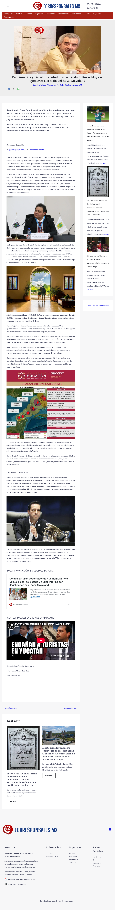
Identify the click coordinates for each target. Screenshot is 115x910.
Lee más (103, 163)
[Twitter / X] (13, 89)
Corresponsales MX (36, 150)
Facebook (97, 857)
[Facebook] (9, 89)
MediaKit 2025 (52, 856)
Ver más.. (13, 801)
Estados (36, 85)
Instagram (97, 863)
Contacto (49, 853)
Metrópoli (73, 856)
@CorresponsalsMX (16, 150)
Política (43, 85)
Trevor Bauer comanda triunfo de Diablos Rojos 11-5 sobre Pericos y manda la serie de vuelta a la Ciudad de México (98, 133)
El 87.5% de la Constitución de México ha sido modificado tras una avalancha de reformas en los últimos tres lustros (22, 779)
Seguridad (73, 862)
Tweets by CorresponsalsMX (98, 305)
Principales (51, 85)
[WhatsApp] (18, 89)
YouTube (96, 866)
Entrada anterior (9, 708)
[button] (8, 6)
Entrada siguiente (71, 708)
